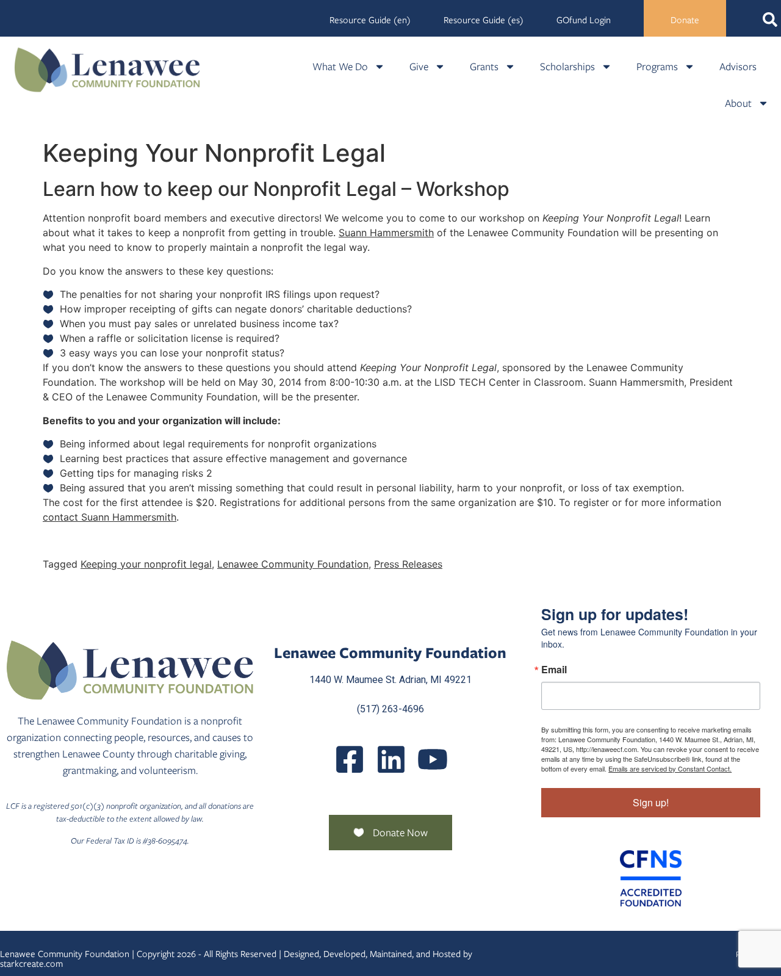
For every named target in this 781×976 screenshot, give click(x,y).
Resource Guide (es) (484, 20)
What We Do (340, 66)
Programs (657, 66)
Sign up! (651, 802)
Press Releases (408, 564)
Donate (685, 20)
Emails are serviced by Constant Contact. (670, 768)
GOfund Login (583, 20)
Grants (484, 66)
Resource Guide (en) (370, 20)
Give (418, 66)
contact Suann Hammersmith (109, 517)
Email (554, 669)
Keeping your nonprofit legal (146, 564)
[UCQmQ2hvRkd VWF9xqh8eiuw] (432, 759)
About (738, 103)
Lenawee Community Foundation (293, 564)
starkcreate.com (31, 964)
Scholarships (567, 66)
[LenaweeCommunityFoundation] (349, 759)
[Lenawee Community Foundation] (107, 69)
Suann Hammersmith (386, 232)
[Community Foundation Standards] (651, 878)
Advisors (738, 66)
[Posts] (391, 759)
